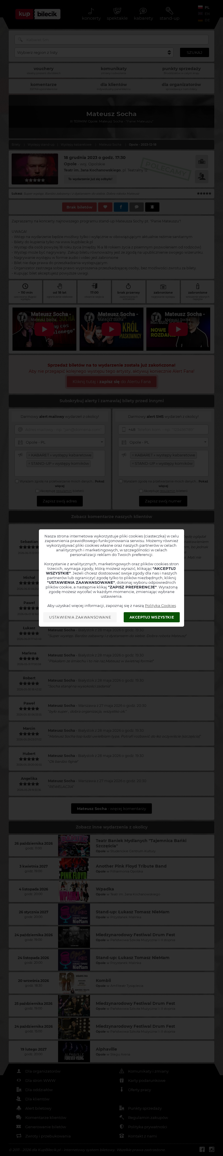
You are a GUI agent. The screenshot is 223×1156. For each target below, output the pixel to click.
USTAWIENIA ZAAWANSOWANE (80, 617)
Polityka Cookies (160, 605)
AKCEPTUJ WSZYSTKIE (152, 617)
